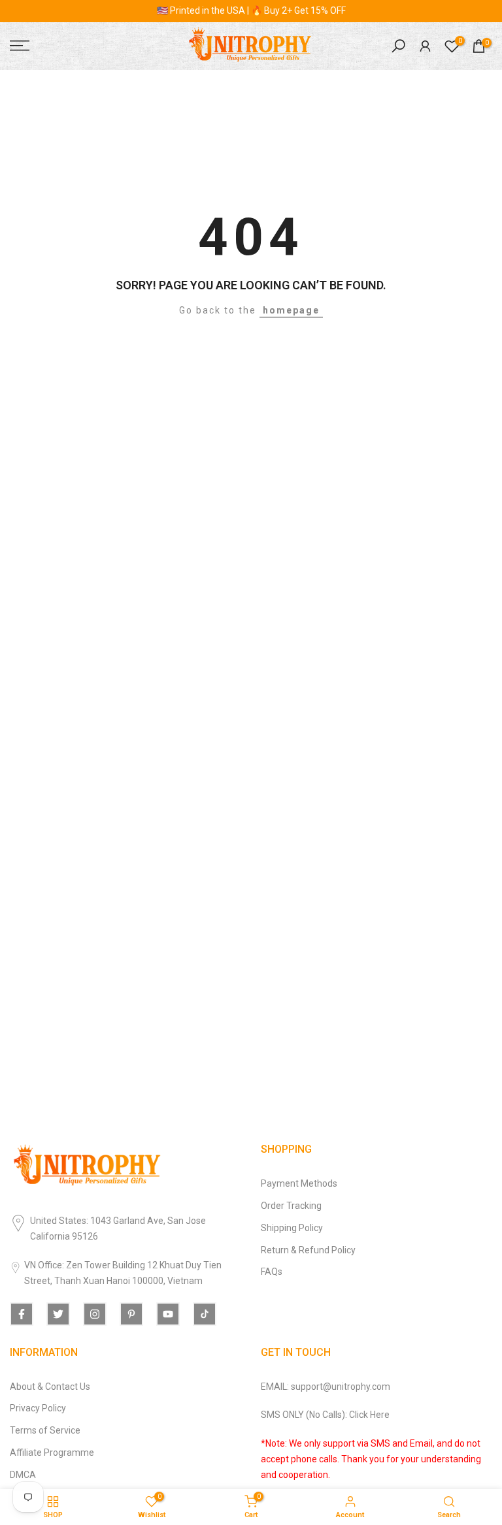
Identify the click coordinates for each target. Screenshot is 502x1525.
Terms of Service (45, 1430)
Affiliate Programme (52, 1452)
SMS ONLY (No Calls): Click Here (325, 1414)
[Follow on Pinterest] (131, 1314)
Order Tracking (291, 1205)
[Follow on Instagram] (95, 1314)
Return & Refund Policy (308, 1250)
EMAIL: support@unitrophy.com (325, 1386)
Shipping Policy (292, 1228)
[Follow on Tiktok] (204, 1314)
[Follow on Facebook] (21, 1314)
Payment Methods (299, 1183)
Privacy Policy (38, 1408)
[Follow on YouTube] (168, 1314)
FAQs (271, 1271)
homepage (291, 310)
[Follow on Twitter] (58, 1314)
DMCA (23, 1474)
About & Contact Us (50, 1386)
